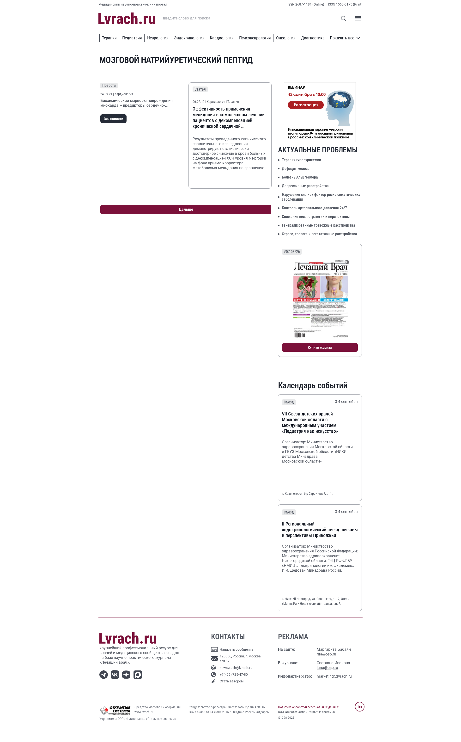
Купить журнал (320, 347)
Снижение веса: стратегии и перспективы (316, 216)
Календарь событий (312, 385)
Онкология (286, 37)
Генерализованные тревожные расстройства (318, 225)
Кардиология (222, 37)
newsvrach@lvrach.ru (236, 668)
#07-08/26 (292, 251)
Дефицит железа (295, 168)
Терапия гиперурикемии (301, 160)
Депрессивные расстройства (305, 186)
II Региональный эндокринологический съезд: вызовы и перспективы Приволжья (320, 529)
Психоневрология (255, 37)
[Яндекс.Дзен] (127, 674)
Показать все (342, 37)
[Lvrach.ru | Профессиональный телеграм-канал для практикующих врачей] (104, 674)
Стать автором (231, 681)
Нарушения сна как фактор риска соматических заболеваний (321, 197)
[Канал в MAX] (138, 674)
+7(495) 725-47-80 (234, 674)
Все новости (113, 119)
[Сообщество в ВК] (116, 674)
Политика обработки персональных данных (308, 707)
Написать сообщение (236, 649)
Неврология (158, 37)
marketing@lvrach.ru (334, 676)
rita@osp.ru (326, 654)
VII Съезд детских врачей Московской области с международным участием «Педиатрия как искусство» (310, 422)
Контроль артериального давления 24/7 (314, 208)
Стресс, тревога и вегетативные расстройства (319, 234)
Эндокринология (189, 37)
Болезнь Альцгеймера (300, 177)
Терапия (109, 37)
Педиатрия (132, 37)
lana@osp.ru (327, 667)
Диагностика (313, 37)
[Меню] (358, 18)
